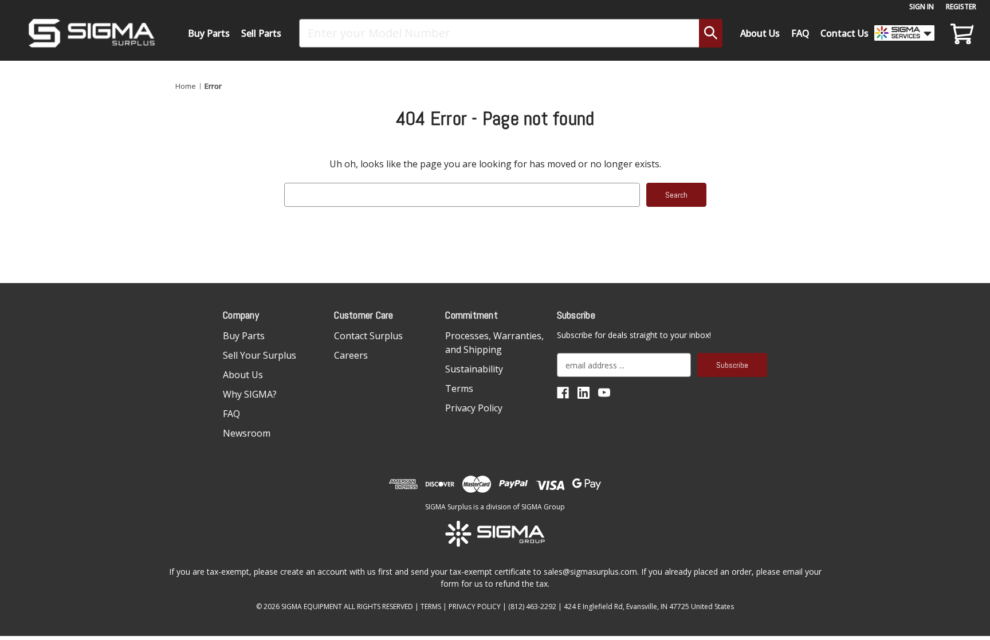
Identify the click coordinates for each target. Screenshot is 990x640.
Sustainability (474, 369)
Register (961, 6)
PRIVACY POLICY (475, 606)
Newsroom (246, 433)
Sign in (921, 6)
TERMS (431, 606)
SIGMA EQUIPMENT (311, 606)
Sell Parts (261, 33)
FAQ (800, 33)
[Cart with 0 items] (960, 33)
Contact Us (844, 33)
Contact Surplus (368, 335)
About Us (760, 33)
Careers (351, 355)
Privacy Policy (473, 408)
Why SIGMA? (250, 394)
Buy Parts (209, 33)
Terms (459, 388)
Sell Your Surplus (259, 355)
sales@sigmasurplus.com (590, 571)
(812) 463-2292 (532, 606)
